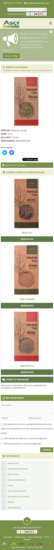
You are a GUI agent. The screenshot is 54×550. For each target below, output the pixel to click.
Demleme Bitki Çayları (42, 70)
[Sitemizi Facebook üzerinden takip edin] (28, 14)
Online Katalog (34, 537)
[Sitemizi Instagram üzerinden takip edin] (40, 14)
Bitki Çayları (26, 70)
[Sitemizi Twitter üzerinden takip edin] (32, 14)
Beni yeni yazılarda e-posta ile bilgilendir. (22, 443)
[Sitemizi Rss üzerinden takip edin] (45, 14)
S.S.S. (47, 537)
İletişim (27, 539)
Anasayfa (7, 70)
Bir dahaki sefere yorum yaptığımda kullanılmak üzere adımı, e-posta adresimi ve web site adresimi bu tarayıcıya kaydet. (27, 428)
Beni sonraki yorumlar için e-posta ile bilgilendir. (25, 438)
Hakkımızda (20, 537)
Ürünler (16, 70)
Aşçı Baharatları (19, 547)
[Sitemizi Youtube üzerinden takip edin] (36, 14)
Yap (11, 56)
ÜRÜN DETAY (27, 239)
